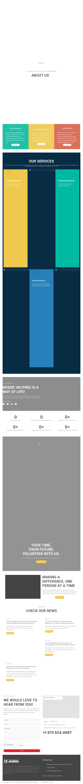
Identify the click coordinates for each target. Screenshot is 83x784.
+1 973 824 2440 (53, 721)
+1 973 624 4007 (57, 732)
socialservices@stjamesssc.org (57, 724)
